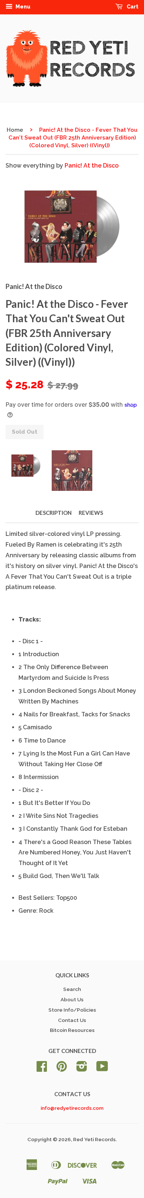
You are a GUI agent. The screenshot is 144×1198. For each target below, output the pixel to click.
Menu (22, 7)
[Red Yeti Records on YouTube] (102, 1069)
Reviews (91, 512)
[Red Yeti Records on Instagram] (82, 1069)
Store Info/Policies (72, 1010)
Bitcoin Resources (72, 1030)
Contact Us (72, 1020)
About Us (72, 999)
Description (53, 512)
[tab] (78, 620)
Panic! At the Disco (92, 165)
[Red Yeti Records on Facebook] (41, 1069)
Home (15, 130)
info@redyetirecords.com (72, 1108)
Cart (132, 7)
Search (72, 989)
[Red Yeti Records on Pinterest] (61, 1069)
